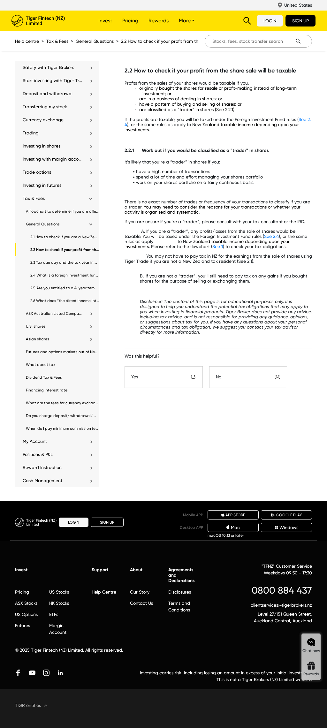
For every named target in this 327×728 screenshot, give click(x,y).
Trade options (37, 172)
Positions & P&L (38, 454)
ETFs (53, 614)
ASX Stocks (26, 603)
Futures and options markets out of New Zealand (62, 352)
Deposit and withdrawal (47, 93)
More (185, 21)
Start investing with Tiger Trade (53, 80)
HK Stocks (59, 603)
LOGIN (269, 20)
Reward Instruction (42, 467)
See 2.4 (271, 236)
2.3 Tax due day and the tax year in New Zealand (64, 262)
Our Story (139, 592)
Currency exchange (43, 119)
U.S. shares (36, 326)
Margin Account (57, 629)
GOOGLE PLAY (289, 515)
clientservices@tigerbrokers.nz (281, 605)
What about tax (40, 364)
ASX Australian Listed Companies (54, 313)
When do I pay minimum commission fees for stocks (62, 428)
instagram (46, 673)
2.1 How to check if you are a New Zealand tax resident (64, 237)
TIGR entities (28, 705)
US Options (26, 614)
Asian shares (37, 339)
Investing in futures (42, 185)
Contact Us (141, 603)
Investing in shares (41, 145)
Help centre (27, 41)
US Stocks (59, 592)
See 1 (217, 246)
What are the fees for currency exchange (62, 403)
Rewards (158, 21)
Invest (105, 21)
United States (298, 5)
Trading (31, 132)
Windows (288, 527)
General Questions (95, 41)
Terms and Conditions (179, 606)
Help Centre (104, 592)
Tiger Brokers (46, 21)
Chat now (311, 650)
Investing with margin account (53, 159)
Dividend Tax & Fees (44, 377)
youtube (32, 673)
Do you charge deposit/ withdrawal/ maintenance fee (62, 415)
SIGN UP (300, 20)
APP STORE (235, 515)
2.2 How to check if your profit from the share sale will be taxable (188, 41)
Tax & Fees (57, 41)
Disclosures (179, 592)
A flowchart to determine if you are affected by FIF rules (62, 211)
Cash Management (42, 480)
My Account (35, 441)
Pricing (130, 21)
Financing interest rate (46, 390)
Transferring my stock (45, 106)
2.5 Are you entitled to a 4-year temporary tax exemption (64, 288)
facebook (18, 673)
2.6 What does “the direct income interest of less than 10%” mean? (64, 301)
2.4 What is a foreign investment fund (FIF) (64, 275)
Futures (22, 625)
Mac (235, 527)
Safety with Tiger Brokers (48, 67)
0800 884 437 (282, 590)
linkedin (60, 673)
